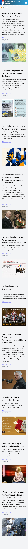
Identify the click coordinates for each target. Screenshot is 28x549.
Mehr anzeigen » (6, 38)
